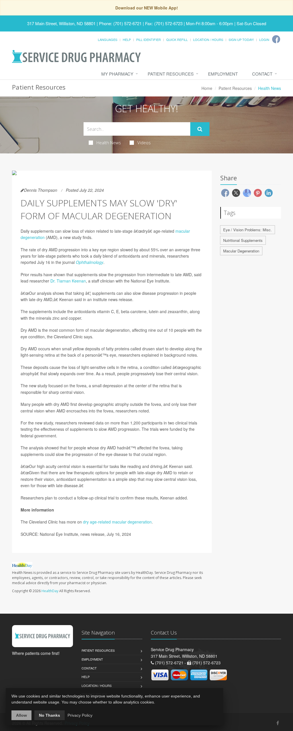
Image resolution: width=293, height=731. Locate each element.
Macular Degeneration (241, 251)
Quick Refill (177, 39)
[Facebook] (276, 39)
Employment (223, 74)
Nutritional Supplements (243, 240)
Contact (262, 74)
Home (206, 88)
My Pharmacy (117, 74)
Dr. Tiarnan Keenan (68, 281)
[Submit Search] (199, 129)
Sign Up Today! (241, 39)
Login (264, 39)
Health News (108, 142)
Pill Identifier (148, 39)
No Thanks (49, 715)
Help (127, 39)
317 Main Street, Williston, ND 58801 (61, 23)
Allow (21, 715)
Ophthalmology (89, 262)
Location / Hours (208, 39)
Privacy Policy (80, 715)
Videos (144, 142)
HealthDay (49, 590)
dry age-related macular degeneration (117, 522)
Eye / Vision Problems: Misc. (247, 229)
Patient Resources (171, 74)
